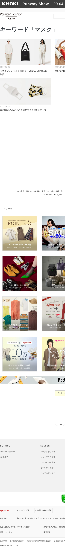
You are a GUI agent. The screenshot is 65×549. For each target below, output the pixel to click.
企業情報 (3, 541)
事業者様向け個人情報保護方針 (39, 541)
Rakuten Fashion (24, 16)
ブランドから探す (47, 451)
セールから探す (46, 468)
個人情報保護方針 (17, 541)
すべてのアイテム (47, 473)
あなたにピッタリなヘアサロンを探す (15, 527)
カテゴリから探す (47, 462)
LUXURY (4, 457)
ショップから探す (47, 457)
